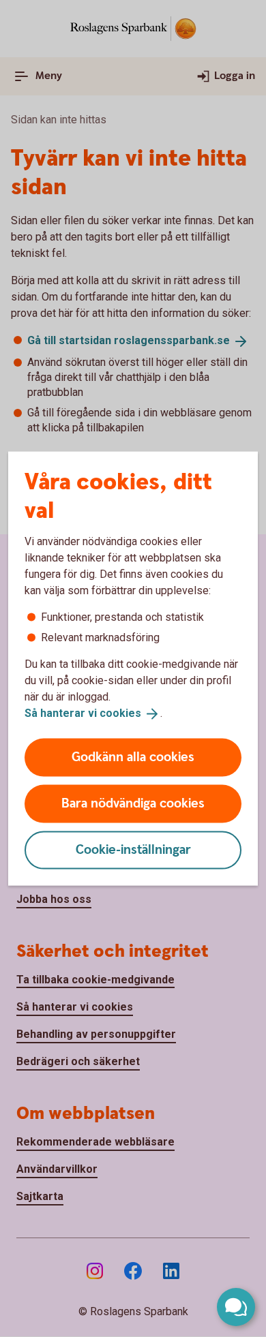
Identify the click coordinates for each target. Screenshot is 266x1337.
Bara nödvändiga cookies (133, 803)
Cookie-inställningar (133, 849)
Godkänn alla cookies (133, 756)
